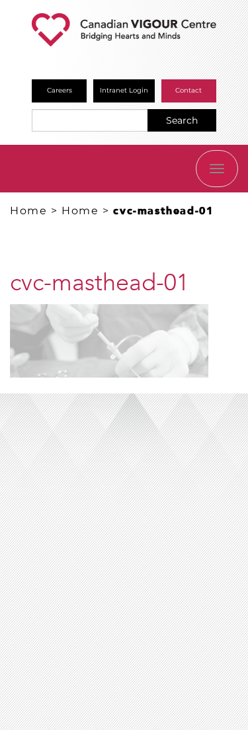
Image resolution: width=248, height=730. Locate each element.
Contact (188, 90)
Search (182, 120)
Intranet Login (124, 90)
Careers (59, 90)
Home (28, 210)
